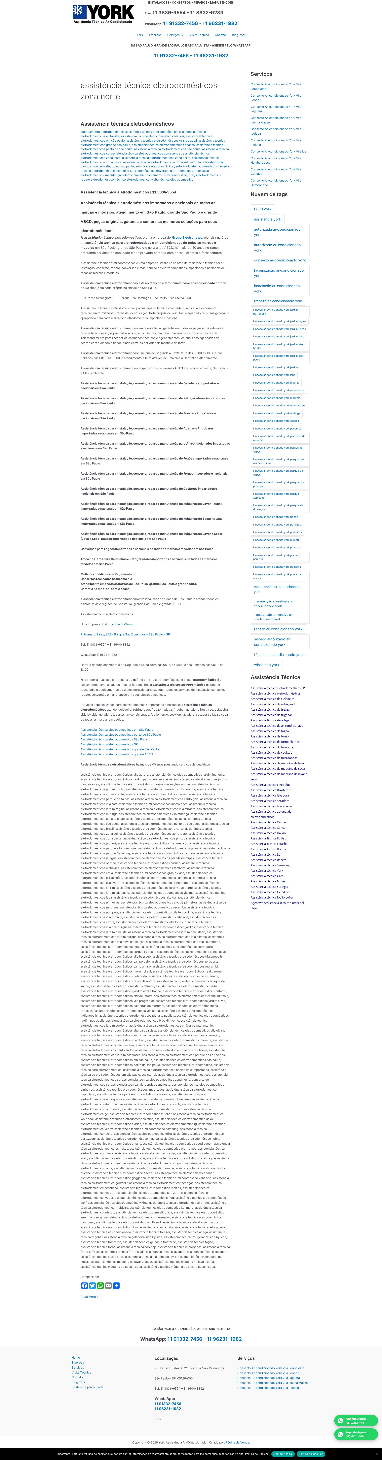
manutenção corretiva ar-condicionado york (273, 603)
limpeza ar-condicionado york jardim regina (279, 321)
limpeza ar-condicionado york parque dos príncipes (278, 484)
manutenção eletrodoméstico (125, 175)
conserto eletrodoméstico (134, 171)
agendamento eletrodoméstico (102, 132)
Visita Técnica (81, 1372)
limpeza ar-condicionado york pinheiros (277, 532)
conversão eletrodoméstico (174, 171)
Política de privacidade (87, 1387)
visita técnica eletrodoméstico (172, 179)
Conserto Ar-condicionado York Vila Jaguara (268, 1378)
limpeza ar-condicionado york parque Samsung (276, 495)
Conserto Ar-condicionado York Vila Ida (278, 151)
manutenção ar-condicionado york (277, 589)
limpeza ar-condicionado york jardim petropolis (275, 311)
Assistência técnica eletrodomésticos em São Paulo (117, 729)
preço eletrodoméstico (205, 175)
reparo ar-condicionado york (278, 629)
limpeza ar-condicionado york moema (276, 382)
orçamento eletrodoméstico (167, 175)
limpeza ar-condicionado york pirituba (276, 547)
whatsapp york (266, 665)
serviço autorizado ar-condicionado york (272, 642)
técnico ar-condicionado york (279, 655)
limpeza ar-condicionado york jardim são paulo (278, 357)
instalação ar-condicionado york (277, 288)
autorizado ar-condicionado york (277, 247)
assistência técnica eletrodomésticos (151, 132)
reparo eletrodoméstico (97, 179)
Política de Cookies (311, 1453)
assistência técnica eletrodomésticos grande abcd (161, 140)
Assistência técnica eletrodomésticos (127, 124)
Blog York (78, 1382)
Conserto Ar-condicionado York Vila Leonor (268, 1373)
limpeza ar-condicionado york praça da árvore (277, 576)
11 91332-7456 (180, 23)
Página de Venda (237, 1442)
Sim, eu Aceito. (283, 1453)
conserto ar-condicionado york (280, 260)
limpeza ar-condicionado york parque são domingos (278, 507)
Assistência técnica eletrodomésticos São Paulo (114, 739)
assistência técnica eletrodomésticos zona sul (155, 162)
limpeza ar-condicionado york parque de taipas (278, 472)
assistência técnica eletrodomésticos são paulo (167, 149)
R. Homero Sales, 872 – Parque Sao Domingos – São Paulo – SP (125, 634)
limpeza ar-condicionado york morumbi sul (279, 405)
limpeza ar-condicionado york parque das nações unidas (278, 461)
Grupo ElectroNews (119, 624)
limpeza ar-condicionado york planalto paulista (276, 557)
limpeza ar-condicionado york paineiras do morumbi (279, 438)
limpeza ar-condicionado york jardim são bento (278, 346)
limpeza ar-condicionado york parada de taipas (278, 449)
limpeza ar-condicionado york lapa (274, 374)
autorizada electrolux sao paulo (112, 166)
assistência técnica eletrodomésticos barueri (152, 136)
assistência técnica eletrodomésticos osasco (163, 145)
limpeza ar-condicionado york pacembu (277, 428)
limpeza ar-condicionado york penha (275, 516)
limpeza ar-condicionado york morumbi (277, 397)
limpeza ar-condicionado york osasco (276, 420)
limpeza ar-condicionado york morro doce (279, 390)
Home (76, 1357)
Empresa (78, 1362)
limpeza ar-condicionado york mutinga (276, 413)
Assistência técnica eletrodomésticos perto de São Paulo (121, 734)
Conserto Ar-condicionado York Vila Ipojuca (268, 1388)
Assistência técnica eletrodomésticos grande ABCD (117, 754)
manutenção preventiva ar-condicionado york (273, 617)
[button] (181, 35)
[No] (377, 1454)
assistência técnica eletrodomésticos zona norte (156, 158)
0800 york (262, 209)
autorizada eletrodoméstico (154, 166)
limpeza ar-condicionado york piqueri (276, 539)
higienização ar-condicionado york (279, 273)
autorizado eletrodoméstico (195, 166)
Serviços (78, 1367)
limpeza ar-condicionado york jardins (275, 367)
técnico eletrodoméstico (132, 179)
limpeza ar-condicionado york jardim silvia (278, 336)
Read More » (89, 1297)
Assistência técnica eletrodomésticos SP (109, 744)
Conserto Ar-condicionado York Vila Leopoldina (270, 1368)
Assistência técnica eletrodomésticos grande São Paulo (120, 749)
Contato (77, 1377)
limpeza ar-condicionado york (278, 301)
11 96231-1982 (220, 23)
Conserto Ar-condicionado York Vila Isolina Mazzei (273, 1383)
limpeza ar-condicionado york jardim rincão (279, 328)
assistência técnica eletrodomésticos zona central (146, 153)
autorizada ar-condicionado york (277, 232)
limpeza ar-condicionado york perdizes (277, 524)
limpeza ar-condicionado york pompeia (277, 566)
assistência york (267, 219)
